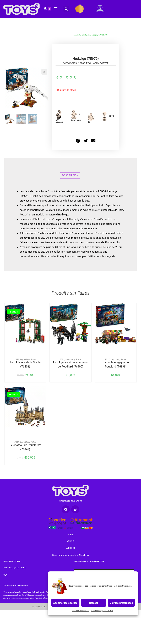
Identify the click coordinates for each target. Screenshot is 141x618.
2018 (16, 442)
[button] (66, 9)
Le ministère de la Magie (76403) (25, 364)
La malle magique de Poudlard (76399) (116, 364)
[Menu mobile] (54, 8)
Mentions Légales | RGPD (102, 611)
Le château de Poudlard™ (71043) (25, 446)
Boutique (86, 35)
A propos (70, 548)
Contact (70, 541)
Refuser (93, 602)
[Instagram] (75, 509)
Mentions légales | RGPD (14, 567)
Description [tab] (70, 175)
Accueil (76, 35)
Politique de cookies (80, 611)
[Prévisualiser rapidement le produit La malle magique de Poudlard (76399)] (134, 309)
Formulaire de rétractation (15, 585)
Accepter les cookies (65, 602)
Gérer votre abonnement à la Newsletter (70, 555)
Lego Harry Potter (97, 63)
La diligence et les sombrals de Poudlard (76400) (70, 364)
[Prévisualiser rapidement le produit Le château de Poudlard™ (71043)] (44, 392)
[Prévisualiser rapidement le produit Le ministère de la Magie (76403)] (44, 309)
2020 (81, 63)
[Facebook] (66, 509)
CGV (5, 575)
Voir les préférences (121, 602)
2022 (16, 359)
